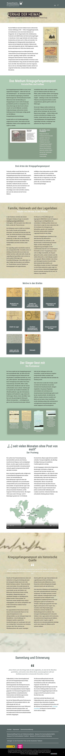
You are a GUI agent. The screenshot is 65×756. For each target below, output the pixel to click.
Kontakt (9, 729)
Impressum (16, 729)
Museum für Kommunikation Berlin (45, 734)
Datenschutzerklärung (27, 729)
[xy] (50, 34)
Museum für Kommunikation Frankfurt (18, 736)
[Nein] (63, 752)
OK (54, 753)
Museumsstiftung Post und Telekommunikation (20, 734)
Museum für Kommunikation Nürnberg (41, 736)
